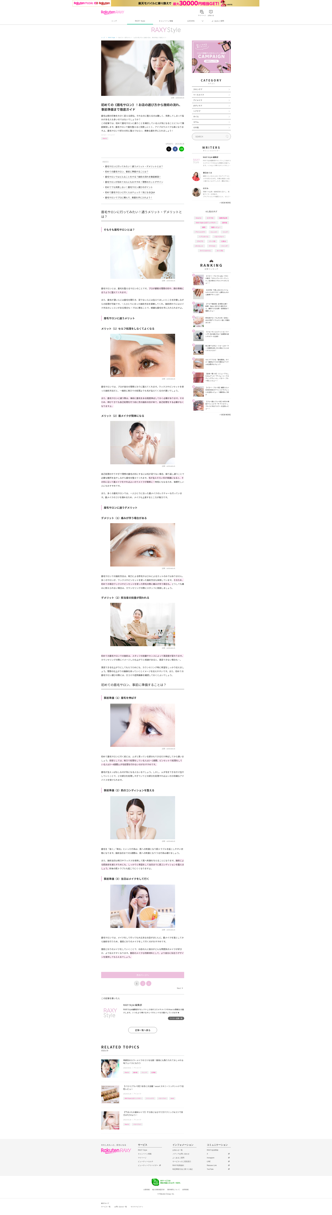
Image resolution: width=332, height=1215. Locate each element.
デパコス (212, 246)
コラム (196, 122)
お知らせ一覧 (177, 1150)
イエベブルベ (162, 1098)
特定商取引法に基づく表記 (182, 1169)
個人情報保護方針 (158, 1189)
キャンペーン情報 (166, 21)
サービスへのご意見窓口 (181, 1161)
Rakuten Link (212, 1165)
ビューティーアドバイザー (148, 1165)
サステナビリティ (137, 1207)
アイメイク (111, 135)
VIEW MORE (225, 202)
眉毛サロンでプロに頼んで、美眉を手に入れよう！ (129, 197)
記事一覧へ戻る (142, 1030)
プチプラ (200, 241)
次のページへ (142, 975)
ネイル (196, 116)
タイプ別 (220, 250)
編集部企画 (223, 218)
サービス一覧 (105, 1207)
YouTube (210, 1169)
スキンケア (197, 89)
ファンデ (224, 246)
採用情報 (185, 1189)
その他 (196, 127)
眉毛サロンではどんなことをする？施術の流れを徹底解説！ (133, 176)
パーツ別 (212, 241)
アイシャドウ (150, 1098)
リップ (225, 232)
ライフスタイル (205, 250)
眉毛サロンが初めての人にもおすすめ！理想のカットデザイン (134, 181)
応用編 (153, 1072)
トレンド (144, 1072)
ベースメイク (198, 94)
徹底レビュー (216, 227)
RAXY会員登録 (212, 1150)
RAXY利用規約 (178, 1165)
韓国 (203, 227)
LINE (209, 1161)
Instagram (210, 1158)
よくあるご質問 (218, 21)
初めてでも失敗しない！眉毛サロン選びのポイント (129, 187)
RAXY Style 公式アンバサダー (133, 1098)
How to (105, 138)
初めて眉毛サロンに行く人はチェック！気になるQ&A (130, 192)
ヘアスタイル (203, 236)
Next (180, 988)
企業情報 (146, 1189)
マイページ (142, 1158)
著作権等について (173, 1189)
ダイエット (199, 246)
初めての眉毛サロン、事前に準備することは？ (126, 171)
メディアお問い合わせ (180, 1154)
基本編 (135, 1072)
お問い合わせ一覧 (120, 1207)
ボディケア (197, 105)
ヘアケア (196, 111)
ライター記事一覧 (176, 1018)
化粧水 (223, 241)
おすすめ (210, 218)
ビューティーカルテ (145, 1161)
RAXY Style (140, 21)
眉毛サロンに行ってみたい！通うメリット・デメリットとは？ (134, 166)
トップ (114, 21)
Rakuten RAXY (112, 12)
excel (172, 1098)
